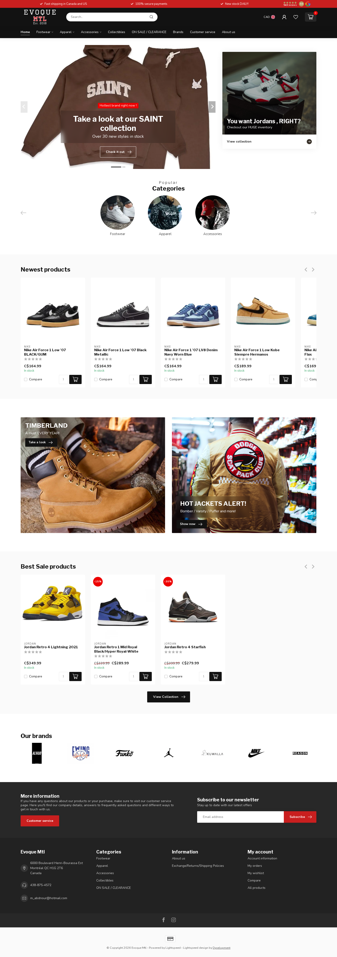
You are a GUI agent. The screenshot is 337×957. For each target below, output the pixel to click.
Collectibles (116, 32)
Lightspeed (173, 948)
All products (256, 888)
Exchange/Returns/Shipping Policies (198, 866)
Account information (262, 858)
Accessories (90, 32)
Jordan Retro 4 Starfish (185, 647)
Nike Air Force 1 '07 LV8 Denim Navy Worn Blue (191, 352)
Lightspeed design (195, 948)
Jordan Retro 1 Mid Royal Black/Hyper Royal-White (116, 649)
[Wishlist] (295, 17)
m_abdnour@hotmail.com (48, 898)
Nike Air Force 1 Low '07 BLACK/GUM (45, 352)
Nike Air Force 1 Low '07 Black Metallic (120, 352)
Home (25, 32)
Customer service (202, 32)
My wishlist (256, 873)
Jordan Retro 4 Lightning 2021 (51, 647)
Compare (35, 379)
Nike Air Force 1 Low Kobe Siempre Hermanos (257, 352)
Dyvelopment (221, 948)
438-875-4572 (40, 885)
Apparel (66, 32)
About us (228, 32)
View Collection (165, 697)
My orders (255, 866)
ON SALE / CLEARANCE (149, 32)
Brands (178, 32)
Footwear (43, 32)
